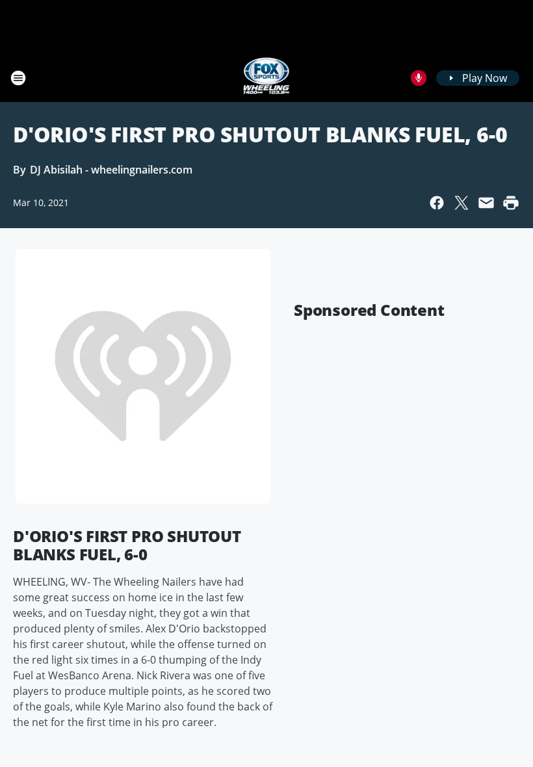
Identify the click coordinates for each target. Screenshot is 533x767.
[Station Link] (267, 78)
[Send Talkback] (418, 78)
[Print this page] (511, 203)
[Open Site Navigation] (18, 78)
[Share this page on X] (461, 203)
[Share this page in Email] (486, 203)
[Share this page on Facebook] (437, 203)
